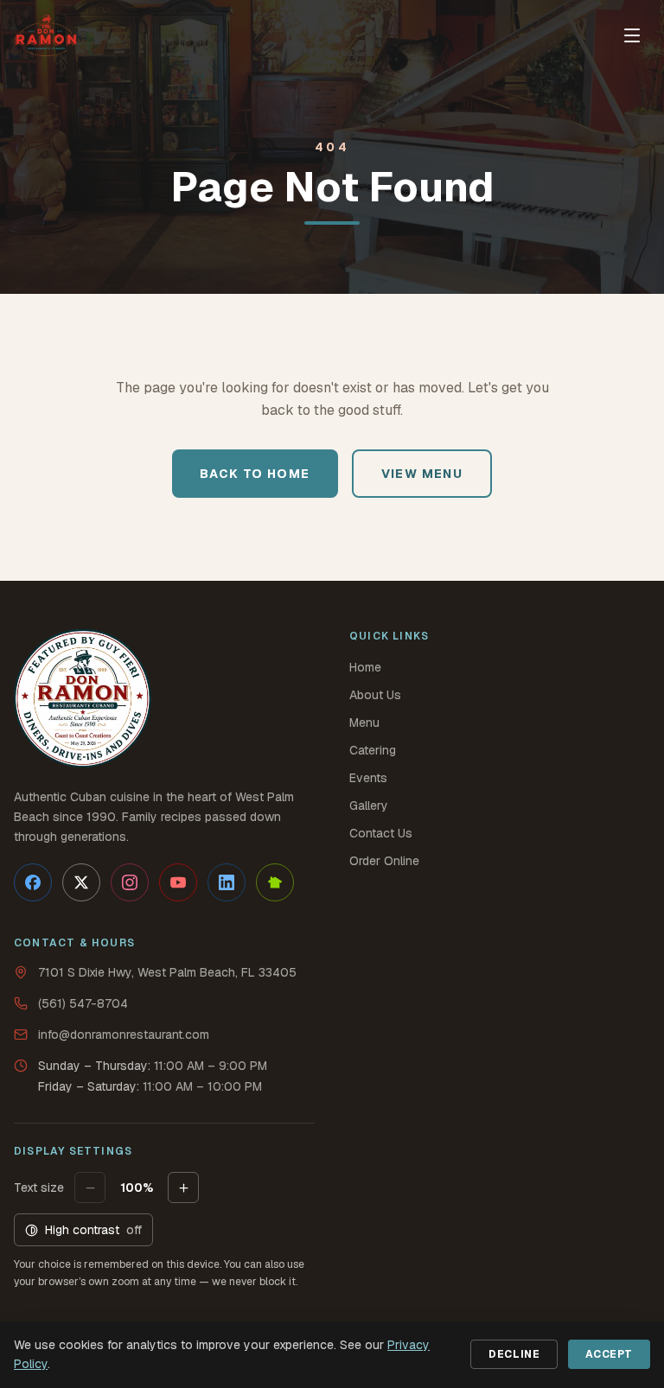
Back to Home (255, 473)
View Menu (422, 473)
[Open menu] (632, 35)
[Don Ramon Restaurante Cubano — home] (46, 35)
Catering (372, 750)
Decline (514, 1354)
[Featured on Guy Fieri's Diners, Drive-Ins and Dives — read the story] (83, 698)
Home (365, 667)
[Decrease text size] (89, 1187)
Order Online (384, 861)
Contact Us (380, 833)
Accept (609, 1354)
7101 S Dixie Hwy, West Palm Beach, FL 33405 (167, 972)
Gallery (368, 805)
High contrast (93, 1230)
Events (368, 778)
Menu (364, 722)
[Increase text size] (183, 1187)
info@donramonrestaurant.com (123, 1034)
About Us (375, 695)
